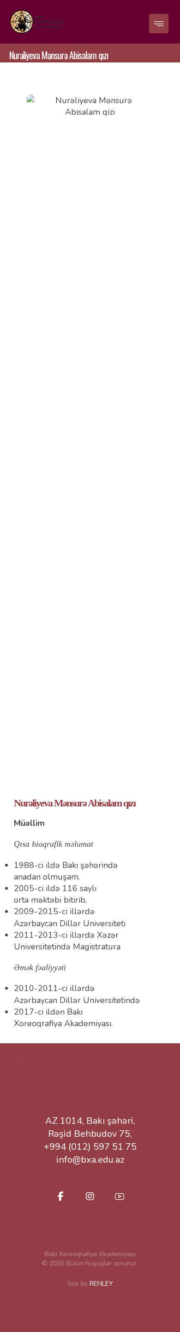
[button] (158, 23)
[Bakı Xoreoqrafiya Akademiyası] (37, 21)
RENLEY (101, 1283)
